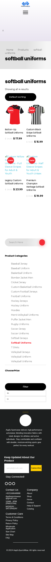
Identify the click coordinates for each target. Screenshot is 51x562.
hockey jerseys (19, 301)
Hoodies (15, 310)
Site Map (10, 535)
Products (23, 49)
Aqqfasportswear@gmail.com (13, 497)
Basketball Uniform (21, 273)
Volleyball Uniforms (21, 361)
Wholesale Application (10, 527)
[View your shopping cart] (3, 30)
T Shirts (15, 347)
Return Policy (12, 523)
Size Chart (10, 531)
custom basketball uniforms (26, 287)
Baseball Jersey (19, 263)
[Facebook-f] (6, 483)
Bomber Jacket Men (22, 277)
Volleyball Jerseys (20, 352)
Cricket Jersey (18, 282)
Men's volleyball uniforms (25, 315)
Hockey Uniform (20, 305)
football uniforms (20, 296)
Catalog (30, 509)
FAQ (8, 538)
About (29, 493)
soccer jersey (18, 329)
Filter (25, 386)
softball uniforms (21, 342)
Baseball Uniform (20, 268)
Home (9, 49)
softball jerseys (19, 338)
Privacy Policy (12, 520)
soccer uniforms (20, 333)
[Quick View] (10, 143)
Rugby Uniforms (20, 324)
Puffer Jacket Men (21, 319)
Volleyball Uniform (21, 356)
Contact (30, 502)
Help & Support (34, 506)
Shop (29, 496)
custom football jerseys (24, 291)
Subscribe (36, 468)
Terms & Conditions (14, 517)
